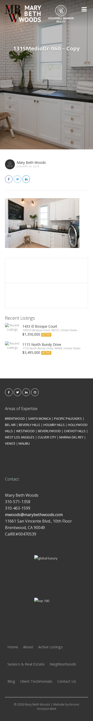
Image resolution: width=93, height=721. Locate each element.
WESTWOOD (25, 431)
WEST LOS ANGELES (19, 437)
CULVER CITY (47, 437)
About (28, 646)
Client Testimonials (36, 681)
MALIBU (24, 443)
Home (12, 646)
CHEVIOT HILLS (75, 431)
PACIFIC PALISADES (68, 418)
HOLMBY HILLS (54, 424)
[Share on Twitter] (17, 179)
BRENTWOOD (15, 418)
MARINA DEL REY (71, 437)
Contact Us (66, 681)
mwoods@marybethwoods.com (34, 514)
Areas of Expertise (21, 408)
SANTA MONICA (39, 418)
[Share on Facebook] (9, 179)
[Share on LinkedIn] (26, 179)
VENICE (10, 443)
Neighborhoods (63, 663)
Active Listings (50, 646)
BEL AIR (10, 424)
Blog (11, 681)
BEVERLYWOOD (49, 431)
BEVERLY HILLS (29, 424)
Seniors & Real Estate (26, 663)
